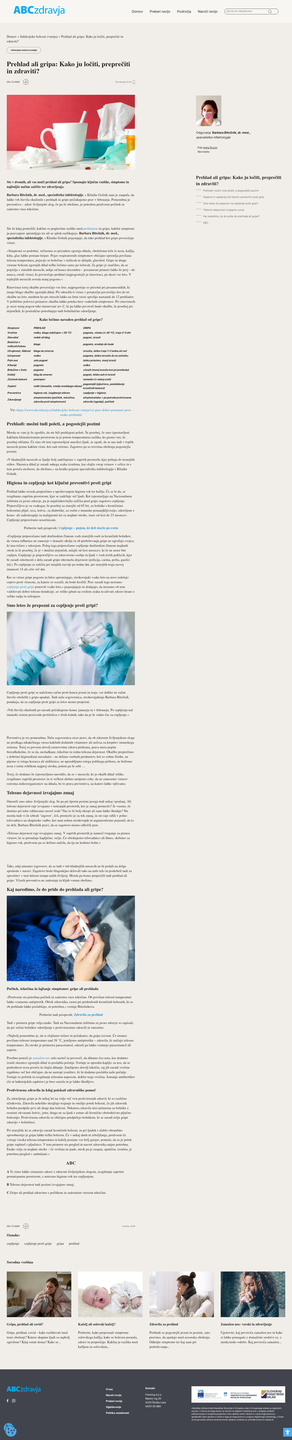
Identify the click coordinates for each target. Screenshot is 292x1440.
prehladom (91, 228)
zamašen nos (41, 1058)
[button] (287, 1432)
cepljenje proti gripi (20, 586)
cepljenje (13, 1243)
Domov (12, 36)
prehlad (74, 1243)
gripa (60, 1243)
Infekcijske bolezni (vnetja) (39, 36)
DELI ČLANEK (13, 82)
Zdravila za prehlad (88, 1014)
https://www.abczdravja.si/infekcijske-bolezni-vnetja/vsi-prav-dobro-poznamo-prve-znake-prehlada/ (74, 412)
